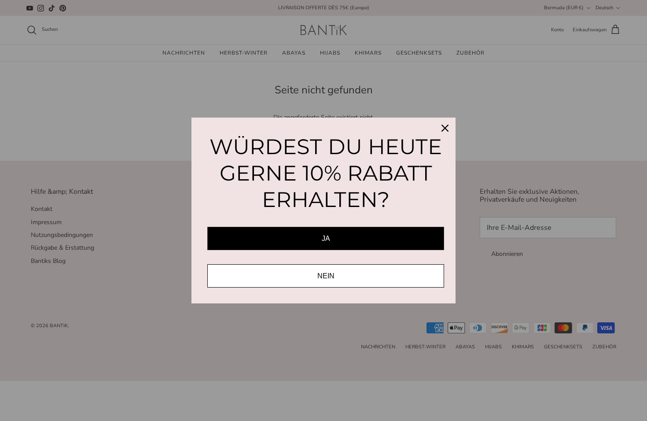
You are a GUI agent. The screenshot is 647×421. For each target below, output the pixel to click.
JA (326, 238)
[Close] (445, 128)
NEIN (326, 276)
